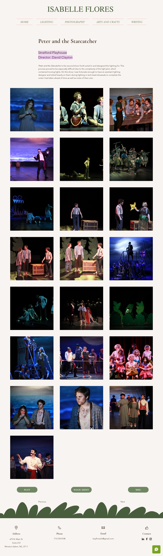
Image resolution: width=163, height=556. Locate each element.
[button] (46, 22)
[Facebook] (146, 539)
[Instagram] (150, 539)
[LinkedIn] (143, 539)
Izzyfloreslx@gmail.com (103, 538)
